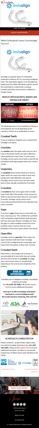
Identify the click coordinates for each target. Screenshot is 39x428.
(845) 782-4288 (19, 28)
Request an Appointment (19, 32)
